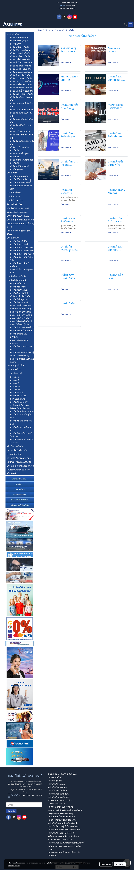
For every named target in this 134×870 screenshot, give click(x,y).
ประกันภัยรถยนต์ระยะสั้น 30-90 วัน (21, 441)
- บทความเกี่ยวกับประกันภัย (60, 807)
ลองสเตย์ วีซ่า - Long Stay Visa (21, 271)
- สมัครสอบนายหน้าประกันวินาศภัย (64, 830)
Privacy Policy (81, 863)
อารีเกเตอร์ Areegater (19, 405)
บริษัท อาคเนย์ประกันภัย (18, 216)
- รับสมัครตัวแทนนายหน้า (60, 800)
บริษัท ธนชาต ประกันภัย (21, 88)
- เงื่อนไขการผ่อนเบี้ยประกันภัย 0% (63, 836)
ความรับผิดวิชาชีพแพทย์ (21, 315)
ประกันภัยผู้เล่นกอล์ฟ (16, 280)
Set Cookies (106, 864)
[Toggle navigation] (130, 24)
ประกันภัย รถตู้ (16, 392)
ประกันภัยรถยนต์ (14, 373)
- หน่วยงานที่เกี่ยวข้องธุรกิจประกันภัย (65, 810)
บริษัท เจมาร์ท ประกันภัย (21, 81)
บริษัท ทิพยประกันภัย (19, 47)
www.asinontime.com (33, 781)
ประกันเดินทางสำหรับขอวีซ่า (21, 258)
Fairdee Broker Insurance (20, 408)
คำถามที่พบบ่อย (14, 454)
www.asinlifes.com (16, 781)
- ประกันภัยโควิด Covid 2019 (61, 833)
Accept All (120, 864)
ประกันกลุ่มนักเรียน (15, 365)
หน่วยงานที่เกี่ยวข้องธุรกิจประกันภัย (18, 471)
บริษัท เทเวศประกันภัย (20, 53)
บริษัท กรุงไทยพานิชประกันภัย (19, 149)
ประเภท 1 (14, 377)
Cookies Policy (13, 865)
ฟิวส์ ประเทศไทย (17, 399)
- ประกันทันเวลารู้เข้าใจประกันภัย (63, 826)
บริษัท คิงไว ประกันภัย (20, 131)
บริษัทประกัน (13, 34)
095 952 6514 (70, 5)
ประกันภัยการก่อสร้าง (20, 302)
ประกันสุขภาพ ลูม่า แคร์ (18, 208)
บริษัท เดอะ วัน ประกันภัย (21, 110)
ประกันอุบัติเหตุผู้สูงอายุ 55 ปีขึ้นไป (19, 232)
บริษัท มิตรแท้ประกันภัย (21, 72)
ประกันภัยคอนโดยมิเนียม (21, 331)
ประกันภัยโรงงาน (18, 284)
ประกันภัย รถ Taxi (18, 396)
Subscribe (11, 811)
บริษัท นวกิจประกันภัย (20, 56)
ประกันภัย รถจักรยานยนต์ (22, 411)
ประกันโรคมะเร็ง (15, 200)
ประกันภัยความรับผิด (16, 276)
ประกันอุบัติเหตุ (14, 192)
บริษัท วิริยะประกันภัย (20, 50)
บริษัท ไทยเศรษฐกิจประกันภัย (22, 142)
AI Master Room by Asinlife (60, 839)
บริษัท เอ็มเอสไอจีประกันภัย (21, 120)
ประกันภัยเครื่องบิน (18, 290)
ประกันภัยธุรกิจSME (19, 293)
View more (65, 62)
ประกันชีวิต (12, 173)
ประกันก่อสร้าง (14, 369)
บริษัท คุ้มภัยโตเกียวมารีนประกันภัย (22, 161)
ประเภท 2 (14, 380)
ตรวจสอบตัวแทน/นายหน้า (19, 458)
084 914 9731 (37, 795)
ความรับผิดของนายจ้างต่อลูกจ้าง (22, 360)
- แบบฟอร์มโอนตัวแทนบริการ (61, 817)
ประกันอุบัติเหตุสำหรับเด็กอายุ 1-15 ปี (20, 225)
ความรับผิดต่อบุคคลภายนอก (19, 341)
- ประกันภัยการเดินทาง (58, 797)
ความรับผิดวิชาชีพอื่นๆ (20, 309)
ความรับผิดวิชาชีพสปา (20, 312)
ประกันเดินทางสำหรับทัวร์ (22, 254)
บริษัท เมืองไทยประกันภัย (21, 94)
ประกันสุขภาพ (13, 196)
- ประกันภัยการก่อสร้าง (58, 794)
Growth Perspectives (56, 803)
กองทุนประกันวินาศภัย (17, 450)
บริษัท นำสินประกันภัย (20, 296)
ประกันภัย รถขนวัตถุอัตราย (20, 416)
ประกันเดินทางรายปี (19, 244)
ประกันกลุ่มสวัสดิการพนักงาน (20, 220)
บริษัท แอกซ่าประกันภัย (21, 69)
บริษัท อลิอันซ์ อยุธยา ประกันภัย (19, 155)
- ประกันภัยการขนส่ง (57, 787)
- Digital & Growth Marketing (60, 813)
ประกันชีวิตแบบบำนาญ (20, 179)
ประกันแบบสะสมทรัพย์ (20, 182)
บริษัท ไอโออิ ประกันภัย (21, 63)
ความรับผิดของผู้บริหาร (21, 324)
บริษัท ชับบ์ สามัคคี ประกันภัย (22, 136)
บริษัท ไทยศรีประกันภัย (20, 66)
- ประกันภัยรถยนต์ (56, 784)
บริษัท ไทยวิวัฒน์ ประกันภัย (21, 127)
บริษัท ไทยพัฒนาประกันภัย (21, 98)
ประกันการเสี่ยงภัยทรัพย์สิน (18, 335)
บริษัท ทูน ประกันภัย (19, 37)
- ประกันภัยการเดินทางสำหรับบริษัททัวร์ (66, 843)
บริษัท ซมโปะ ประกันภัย (21, 84)
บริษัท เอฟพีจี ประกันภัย (21, 305)
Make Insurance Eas (69, 2)
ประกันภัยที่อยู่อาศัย (19, 299)
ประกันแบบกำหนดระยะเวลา (21, 187)
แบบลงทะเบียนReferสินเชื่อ (19, 462)
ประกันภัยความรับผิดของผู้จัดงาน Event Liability (22, 354)
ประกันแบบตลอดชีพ (19, 176)
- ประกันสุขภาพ (55, 781)
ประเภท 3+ (15, 389)
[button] (124, 24)
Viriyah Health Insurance (17, 212)
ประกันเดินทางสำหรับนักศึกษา (20, 264)
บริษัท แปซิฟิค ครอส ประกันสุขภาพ (19, 167)
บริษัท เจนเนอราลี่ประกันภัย (21, 105)
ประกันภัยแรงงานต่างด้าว (22, 327)
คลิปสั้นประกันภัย (15, 446)
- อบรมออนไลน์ (55, 777)
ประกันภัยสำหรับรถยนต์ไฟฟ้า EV (21, 435)
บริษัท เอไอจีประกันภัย (20, 59)
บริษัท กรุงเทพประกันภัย (21, 78)
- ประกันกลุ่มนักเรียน (57, 790)
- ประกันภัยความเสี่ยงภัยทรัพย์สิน (63, 823)
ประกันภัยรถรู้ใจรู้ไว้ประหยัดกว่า (19, 42)
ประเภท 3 (14, 383)
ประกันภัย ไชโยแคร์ (19, 402)
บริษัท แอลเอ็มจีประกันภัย (22, 91)
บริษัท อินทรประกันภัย (20, 75)
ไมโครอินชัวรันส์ (14, 204)
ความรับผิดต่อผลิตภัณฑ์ (21, 321)
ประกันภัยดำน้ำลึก (18, 241)
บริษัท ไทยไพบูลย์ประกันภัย (21, 114)
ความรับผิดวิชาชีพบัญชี (21, 318)
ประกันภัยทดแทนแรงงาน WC (21, 348)
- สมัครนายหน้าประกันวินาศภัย (62, 820)
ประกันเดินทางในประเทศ (21, 247)
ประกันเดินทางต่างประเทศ (22, 251)
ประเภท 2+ (15, 386)
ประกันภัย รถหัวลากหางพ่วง (21, 422)
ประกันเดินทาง (13, 238)
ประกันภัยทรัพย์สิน (18, 287)
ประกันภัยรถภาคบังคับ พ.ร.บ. (20, 428)
